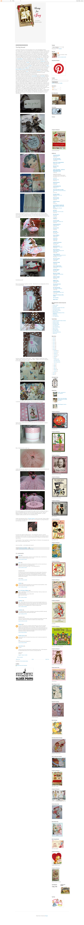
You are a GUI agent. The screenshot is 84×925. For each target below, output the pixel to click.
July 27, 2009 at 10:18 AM (22, 587)
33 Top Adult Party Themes (57, 159)
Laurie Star (43, 61)
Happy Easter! (55, 239)
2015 (54, 340)
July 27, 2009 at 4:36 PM (22, 606)
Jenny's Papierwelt (56, 254)
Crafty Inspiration (55, 259)
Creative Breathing (56, 291)
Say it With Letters (40, 58)
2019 (54, 337)
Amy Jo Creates (56, 227)
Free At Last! (55, 215)
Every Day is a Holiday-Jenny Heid (58, 307)
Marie (30, 65)
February (55, 369)
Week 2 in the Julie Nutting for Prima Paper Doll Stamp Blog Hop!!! (62, 399)
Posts (54, 87)
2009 (54, 349)
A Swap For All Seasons (57, 242)
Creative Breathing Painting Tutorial (58, 292)
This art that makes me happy (58, 189)
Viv (28, 66)
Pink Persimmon (55, 329)
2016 (54, 339)
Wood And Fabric (56, 197)
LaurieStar (20, 600)
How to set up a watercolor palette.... (58, 211)
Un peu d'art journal (56, 198)
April (55, 366)
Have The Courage (56, 179)
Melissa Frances (55, 311)
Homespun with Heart (57, 224)
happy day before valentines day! (58, 221)
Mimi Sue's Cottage (56, 273)
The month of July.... (57, 360)
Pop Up (54, 202)
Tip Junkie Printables (56, 158)
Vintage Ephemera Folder (57, 171)
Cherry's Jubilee (55, 305)
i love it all (55, 178)
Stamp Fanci (55, 333)
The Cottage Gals (56, 316)
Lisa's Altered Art (55, 325)
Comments (55, 89)
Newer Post (18, 659)
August (55, 356)
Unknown (20, 624)
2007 (54, 374)
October (55, 353)
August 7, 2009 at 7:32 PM (22, 655)
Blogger (46, 915)
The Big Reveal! (56, 359)
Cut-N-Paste (55, 306)
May (54, 365)
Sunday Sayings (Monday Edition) (58, 274)
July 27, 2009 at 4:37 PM (22, 613)
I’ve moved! (55, 228)
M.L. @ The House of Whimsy (23, 590)
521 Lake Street (56, 214)
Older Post (47, 659)
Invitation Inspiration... (56, 225)
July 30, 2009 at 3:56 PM (22, 632)
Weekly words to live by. (56, 163)
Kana (24, 69)
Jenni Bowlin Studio (56, 324)
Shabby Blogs (55, 314)
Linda (47, 65)
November (55, 352)
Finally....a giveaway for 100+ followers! (62, 393)
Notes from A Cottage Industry (58, 162)
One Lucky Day (55, 297)
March (55, 368)
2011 (54, 346)
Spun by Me (55, 231)
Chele (19, 555)
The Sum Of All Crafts (57, 284)
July (54, 357)
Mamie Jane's (55, 299)
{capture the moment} (57, 174)
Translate (60, 48)
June (55, 363)
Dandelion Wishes (56, 269)
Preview (53, 83)
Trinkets (27, 62)
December (55, 350)
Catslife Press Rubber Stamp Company (59, 320)
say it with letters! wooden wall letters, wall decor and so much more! (58, 206)
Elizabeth (38, 70)
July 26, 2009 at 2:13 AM (22, 567)
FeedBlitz (60, 83)
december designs (56, 243)
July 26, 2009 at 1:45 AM (22, 559)
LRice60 (19, 583)
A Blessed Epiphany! (56, 281)
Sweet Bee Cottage (56, 262)
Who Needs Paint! (55, 232)
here (27, 71)
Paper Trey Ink (55, 328)
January (55, 371)
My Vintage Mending (56, 287)
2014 (54, 342)
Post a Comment (20, 657)
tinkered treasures (56, 182)
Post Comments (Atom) (24, 661)
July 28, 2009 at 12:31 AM (22, 621)
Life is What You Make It (57, 310)
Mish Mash (55, 210)
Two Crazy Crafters (56, 258)
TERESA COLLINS (56, 276)
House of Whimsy (19, 69)
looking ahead (55, 183)
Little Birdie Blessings (57, 186)
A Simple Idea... (55, 263)
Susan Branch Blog (56, 155)
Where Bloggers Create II (62, 404)
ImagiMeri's (55, 217)
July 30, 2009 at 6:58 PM (22, 642)
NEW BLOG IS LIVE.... (56, 277)
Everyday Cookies (56, 194)
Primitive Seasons (31, 518)
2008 (54, 372)
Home (33, 659)
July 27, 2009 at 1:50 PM (22, 597)
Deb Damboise (20, 58)
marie (19, 562)
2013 (54, 343)
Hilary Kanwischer (56, 249)
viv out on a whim (56, 220)
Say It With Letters (56, 330)
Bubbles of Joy (55, 280)
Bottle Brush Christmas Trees (57, 195)
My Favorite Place (56, 270)
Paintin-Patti (55, 238)
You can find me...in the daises (57, 288)
